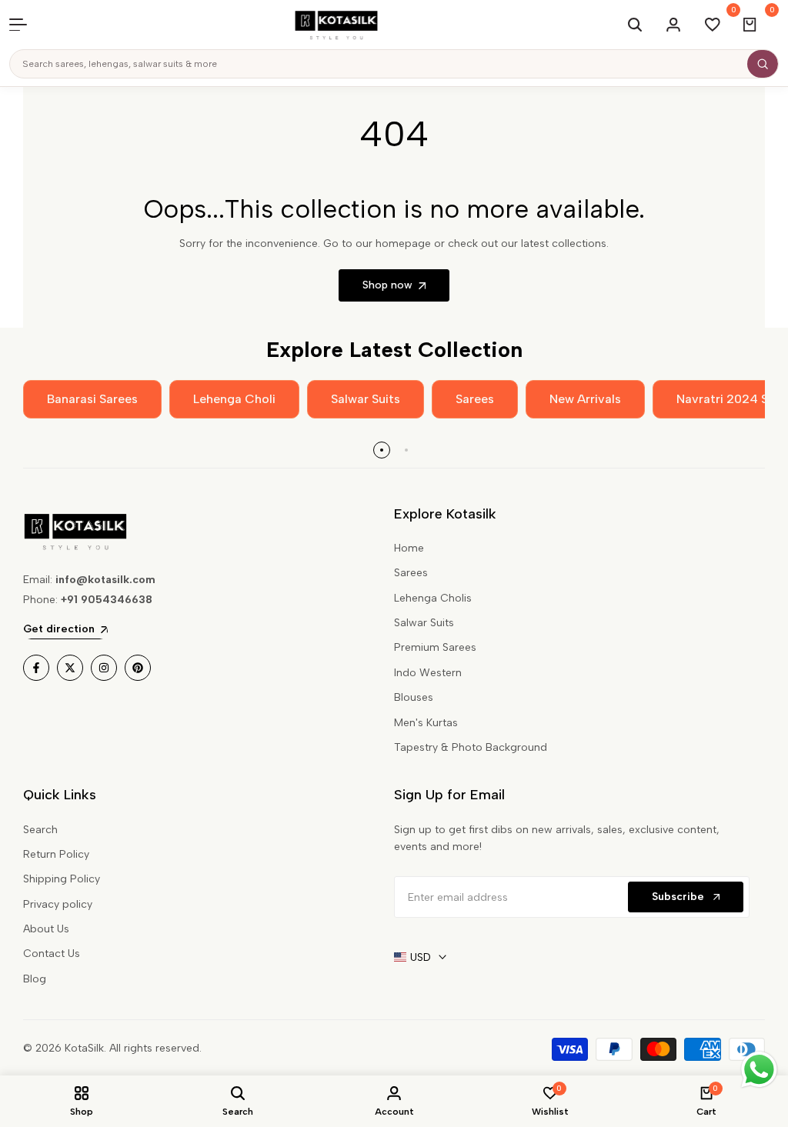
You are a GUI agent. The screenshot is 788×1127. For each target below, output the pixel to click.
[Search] (762, 64)
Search (40, 829)
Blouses (413, 697)
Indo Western (428, 672)
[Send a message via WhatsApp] (759, 1070)
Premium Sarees (435, 647)
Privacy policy (57, 904)
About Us (46, 928)
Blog (34, 978)
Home (409, 548)
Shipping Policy (61, 878)
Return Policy (56, 854)
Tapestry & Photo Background (470, 747)
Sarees (411, 572)
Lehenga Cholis (433, 598)
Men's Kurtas (426, 722)
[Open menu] (26, 25)
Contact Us (51, 953)
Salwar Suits (424, 622)
